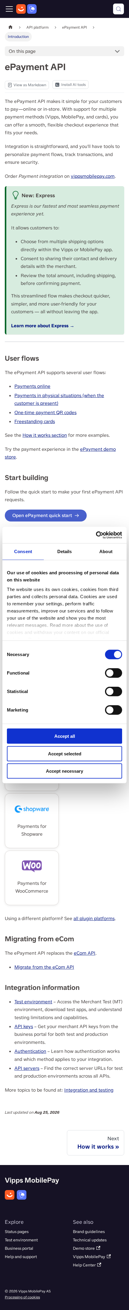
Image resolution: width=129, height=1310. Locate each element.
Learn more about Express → (42, 326)
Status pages (16, 1232)
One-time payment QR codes (45, 412)
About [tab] (105, 551)
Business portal (19, 1248)
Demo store (84, 1248)
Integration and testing (88, 1090)
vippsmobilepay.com (93, 176)
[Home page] (10, 27)
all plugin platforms (94, 918)
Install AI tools (73, 84)
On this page (22, 51)
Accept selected (64, 753)
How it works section (44, 435)
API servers (26, 1068)
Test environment (33, 1002)
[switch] (113, 673)
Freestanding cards (34, 421)
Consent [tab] (23, 551)
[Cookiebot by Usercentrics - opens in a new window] (96, 535)
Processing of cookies (22, 1297)
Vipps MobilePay (89, 1257)
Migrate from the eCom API (44, 967)
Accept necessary (64, 771)
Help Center (84, 1265)
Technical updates (89, 1240)
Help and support (21, 1257)
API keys (23, 1026)
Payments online (32, 386)
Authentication (30, 1051)
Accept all (64, 736)
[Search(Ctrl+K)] (118, 9)
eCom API (84, 953)
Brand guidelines (89, 1232)
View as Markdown (26, 85)
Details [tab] (64, 551)
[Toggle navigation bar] (9, 8)
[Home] (26, 9)
